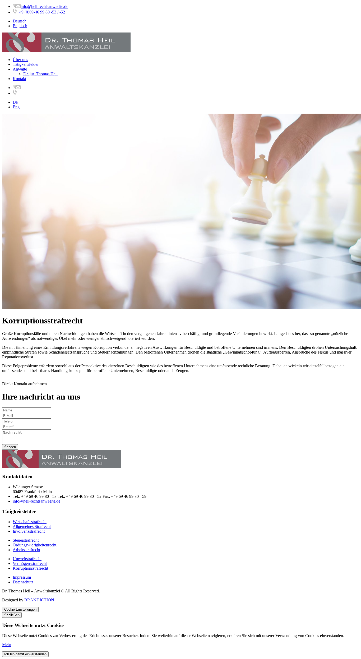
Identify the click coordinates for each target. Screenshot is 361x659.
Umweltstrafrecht (27, 558)
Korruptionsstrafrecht (30, 568)
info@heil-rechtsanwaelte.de (44, 6)
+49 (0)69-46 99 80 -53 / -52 (41, 12)
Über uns (20, 59)
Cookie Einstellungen (20, 609)
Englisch (20, 26)
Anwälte (20, 69)
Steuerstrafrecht (26, 540)
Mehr (6, 644)
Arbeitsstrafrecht (26, 549)
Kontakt (19, 78)
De (15, 102)
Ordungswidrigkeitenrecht (34, 545)
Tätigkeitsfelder (26, 64)
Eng (16, 107)
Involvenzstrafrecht (29, 531)
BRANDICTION (39, 600)
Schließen (12, 615)
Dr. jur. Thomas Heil (40, 74)
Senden (10, 447)
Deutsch (19, 21)
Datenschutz (23, 582)
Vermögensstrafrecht (30, 563)
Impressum (22, 577)
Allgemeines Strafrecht (32, 526)
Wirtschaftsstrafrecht (30, 521)
